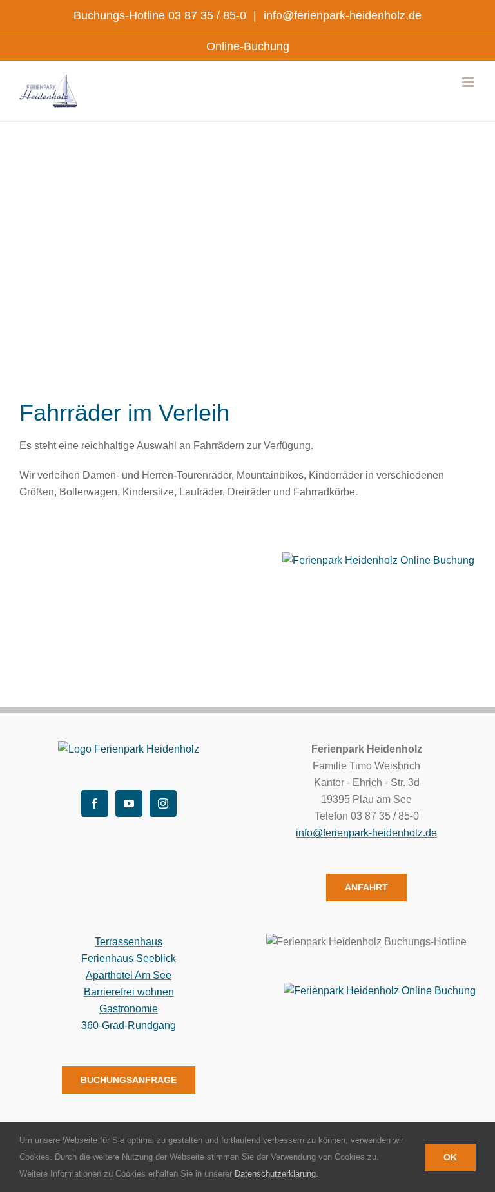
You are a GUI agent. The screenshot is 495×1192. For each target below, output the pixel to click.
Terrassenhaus (128, 941)
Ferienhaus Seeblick (128, 958)
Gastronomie (128, 1008)
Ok (450, 1157)
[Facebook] (94, 803)
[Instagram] (163, 803)
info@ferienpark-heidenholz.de (341, 15)
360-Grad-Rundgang (128, 1025)
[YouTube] (128, 803)
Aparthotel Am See (128, 975)
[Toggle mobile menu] (469, 82)
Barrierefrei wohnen (129, 991)
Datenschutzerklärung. (276, 1173)
